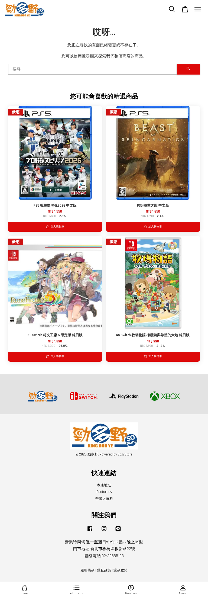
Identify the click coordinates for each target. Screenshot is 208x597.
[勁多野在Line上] (118, 531)
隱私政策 (104, 570)
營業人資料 (104, 498)
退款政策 (120, 570)
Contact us (104, 492)
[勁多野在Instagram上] (104, 531)
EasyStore (125, 454)
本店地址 (104, 485)
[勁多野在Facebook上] (90, 531)
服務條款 (87, 570)
